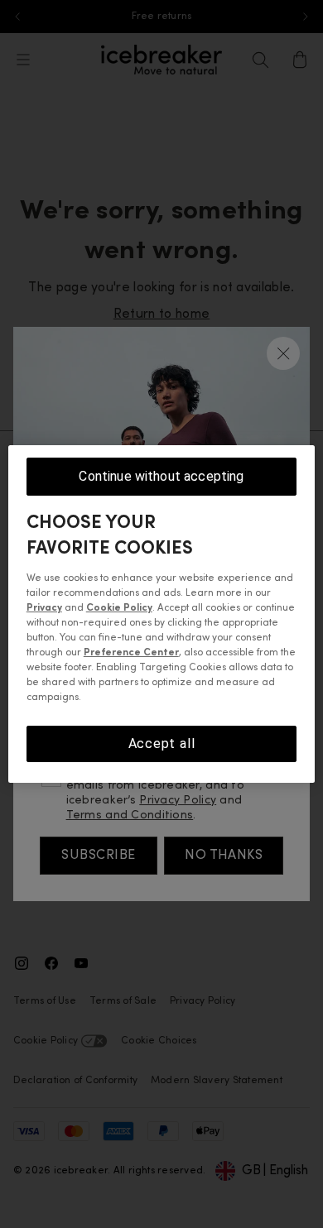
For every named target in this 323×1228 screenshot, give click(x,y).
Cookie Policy (119, 608)
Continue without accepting (161, 476)
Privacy (44, 608)
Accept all (161, 743)
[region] (162, 614)
